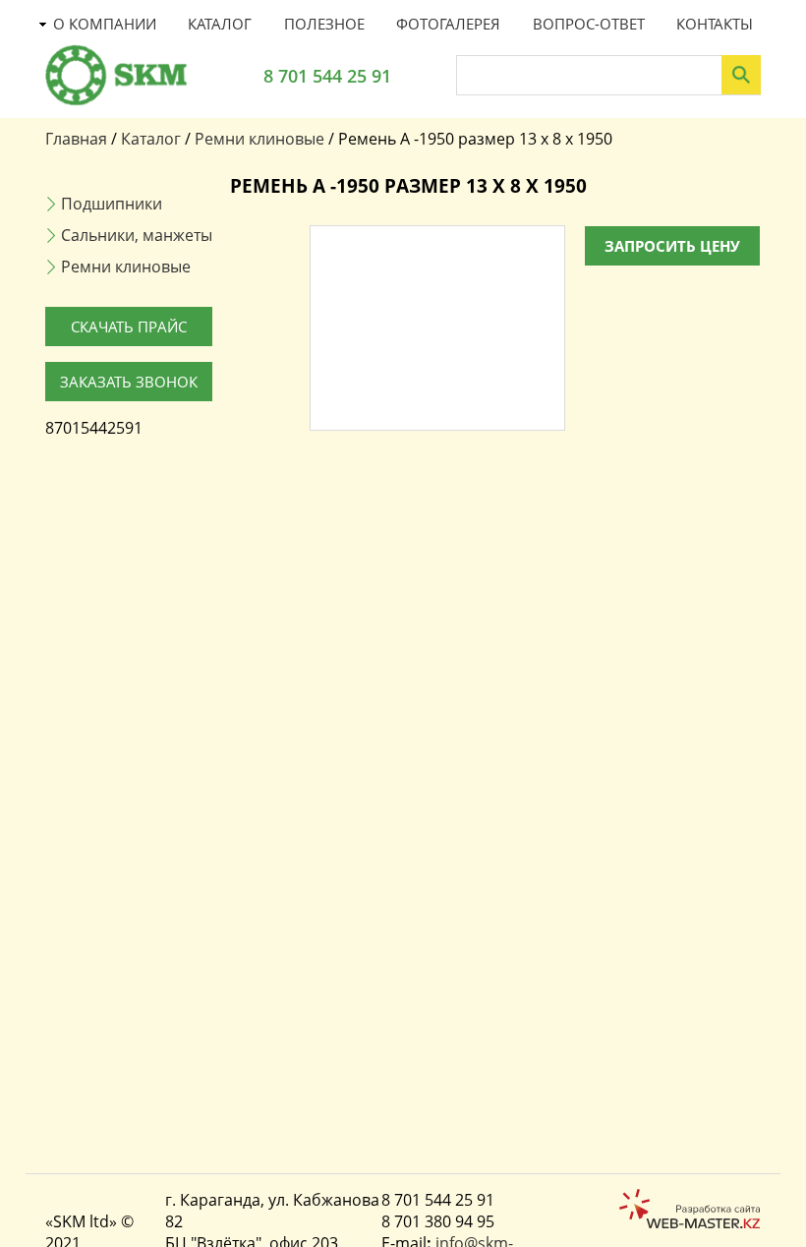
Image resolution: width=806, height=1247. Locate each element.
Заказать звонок (129, 381)
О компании (104, 23)
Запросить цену (672, 246)
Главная (76, 138)
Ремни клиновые (259, 138)
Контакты (714, 23)
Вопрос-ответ (589, 23)
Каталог (220, 23)
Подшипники (111, 203)
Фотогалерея (448, 23)
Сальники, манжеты (136, 235)
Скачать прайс (129, 326)
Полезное (324, 23)
